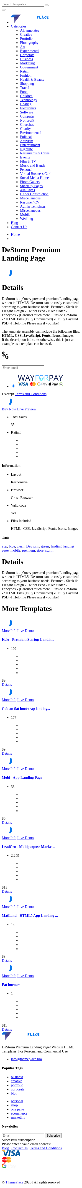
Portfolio (26, 38)
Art (22, 47)
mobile (15, 550)
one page (17, 1109)
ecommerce (19, 1113)
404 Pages (27, 190)
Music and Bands (32, 165)
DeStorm (32, 546)
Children (26, 96)
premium (28, 550)
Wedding (26, 219)
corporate (17, 1089)
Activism (26, 141)
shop (14, 1105)
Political (26, 137)
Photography (29, 43)
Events (25, 157)
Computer (27, 116)
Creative (26, 34)
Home (15, 234)
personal (17, 1101)
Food (24, 92)
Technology (28, 100)
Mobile (25, 214)
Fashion (25, 75)
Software (26, 112)
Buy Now (9, 409)
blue (12, 546)
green (45, 546)
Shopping (27, 83)
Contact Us (19, 227)
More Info (9, 631)
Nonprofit (27, 120)
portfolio (17, 1085)
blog (14, 1093)
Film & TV (28, 161)
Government (29, 67)
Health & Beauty (32, 79)
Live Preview (26, 409)
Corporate (27, 55)
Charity (25, 129)
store (40, 550)
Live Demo (25, 631)
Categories (18, 26)
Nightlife (26, 149)
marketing (18, 1117)
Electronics (28, 108)
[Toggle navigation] (3, 9)
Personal (26, 169)
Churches (27, 124)
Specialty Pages (31, 186)
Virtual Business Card (35, 174)
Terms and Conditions (30, 394)
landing (56, 546)
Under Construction (34, 194)
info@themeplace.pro (26, 1059)
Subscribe (53, 1135)
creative (16, 1081)
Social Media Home (34, 178)
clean (20, 546)
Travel (24, 88)
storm (49, 550)
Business (26, 59)
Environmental (30, 133)
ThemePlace (14, 1182)
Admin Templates (33, 206)
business (17, 1077)
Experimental (29, 51)
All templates (29, 30)
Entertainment (30, 145)
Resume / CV (30, 202)
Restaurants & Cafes (34, 153)
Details (7, 684)
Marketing (27, 63)
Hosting (25, 104)
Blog (14, 223)
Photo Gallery (30, 182)
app (4, 546)
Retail (24, 71)
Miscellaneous (30, 198)
